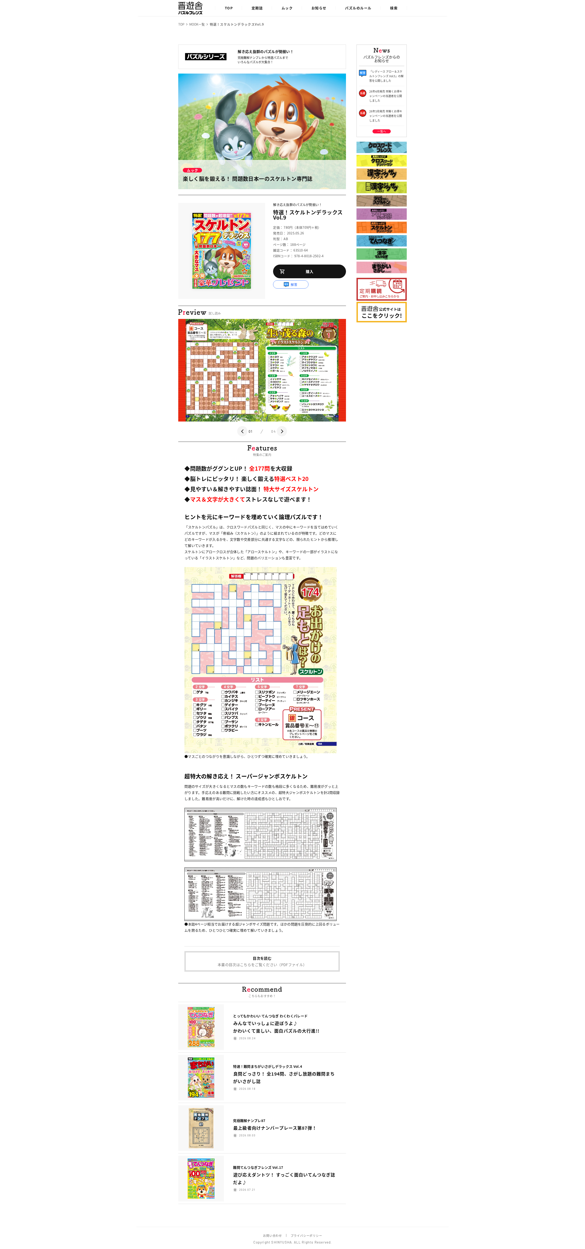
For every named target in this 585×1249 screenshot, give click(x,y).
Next (282, 431)
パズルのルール (358, 7)
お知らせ (319, 7)
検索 (394, 7)
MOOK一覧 (197, 24)
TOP (229, 7)
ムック (287, 7)
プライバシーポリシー (306, 1235)
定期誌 (257, 7)
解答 (294, 284)
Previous (242, 431)
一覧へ (381, 131)
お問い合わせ (272, 1235)
